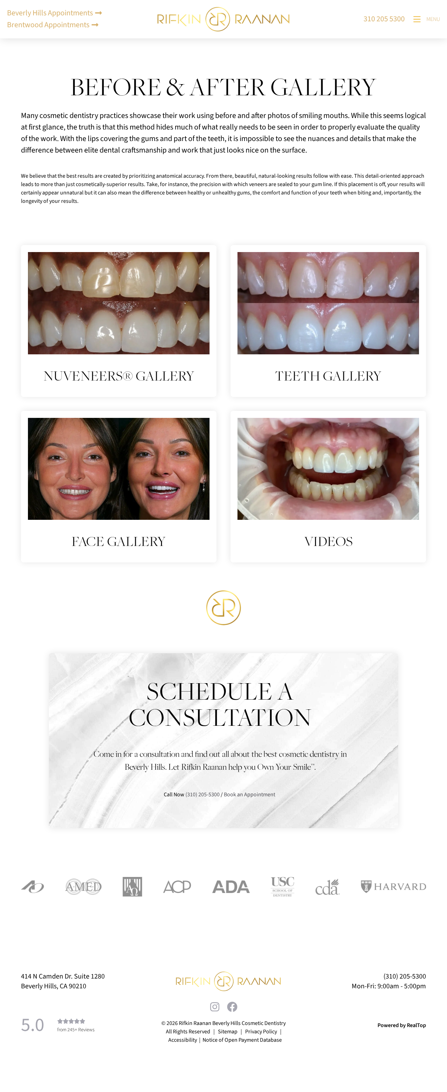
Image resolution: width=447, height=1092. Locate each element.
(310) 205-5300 (202, 794)
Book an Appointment (250, 794)
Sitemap (227, 1031)
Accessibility (182, 1040)
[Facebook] (232, 1007)
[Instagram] (215, 1007)
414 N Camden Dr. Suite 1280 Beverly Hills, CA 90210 (63, 981)
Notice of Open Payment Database (242, 1040)
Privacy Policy (261, 1031)
